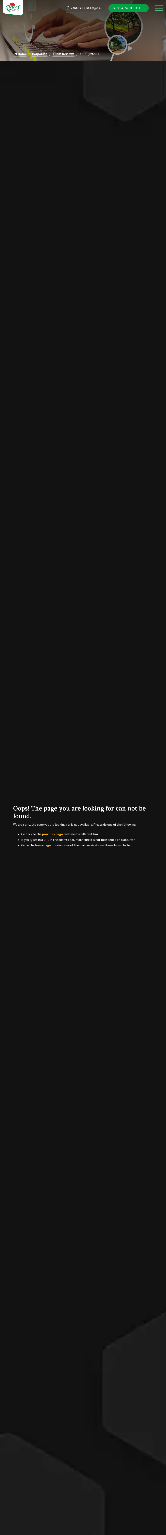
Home (22, 54)
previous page (52, 834)
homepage (43, 845)
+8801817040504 (86, 8)
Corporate (39, 54)
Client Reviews (63, 54)
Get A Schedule (129, 8)
